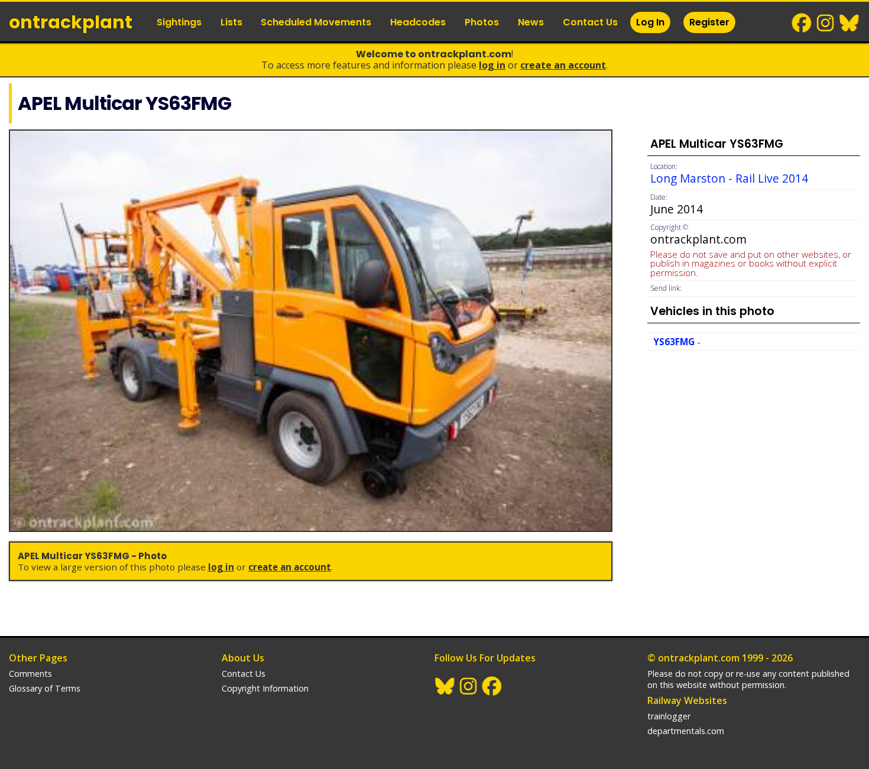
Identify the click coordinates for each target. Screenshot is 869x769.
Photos (482, 22)
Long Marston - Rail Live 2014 (729, 178)
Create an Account (563, 65)
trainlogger (668, 716)
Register (709, 22)
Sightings (179, 22)
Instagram (825, 23)
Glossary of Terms (44, 688)
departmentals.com (685, 730)
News (531, 22)
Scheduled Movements (316, 22)
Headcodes (418, 22)
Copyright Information (265, 688)
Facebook (802, 23)
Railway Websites (687, 700)
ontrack (70, 22)
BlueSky (849, 23)
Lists (231, 22)
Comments (30, 673)
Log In (650, 22)
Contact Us (590, 22)
